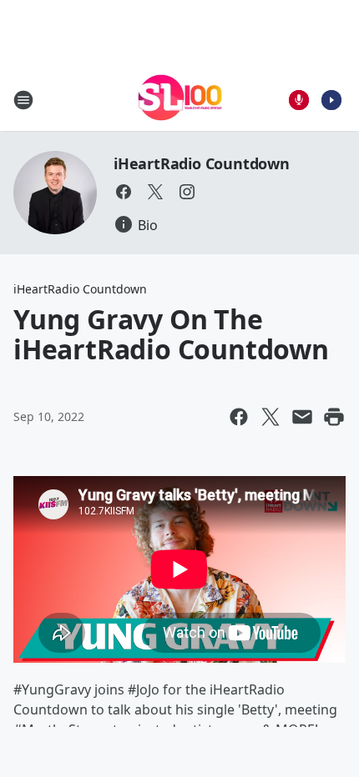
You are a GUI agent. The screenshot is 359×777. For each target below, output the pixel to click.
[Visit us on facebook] (124, 192)
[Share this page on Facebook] (238, 417)
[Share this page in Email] (302, 417)
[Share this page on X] (270, 417)
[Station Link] (180, 100)
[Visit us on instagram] (187, 192)
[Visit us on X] (155, 192)
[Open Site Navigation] (23, 100)
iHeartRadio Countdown (202, 163)
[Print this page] (334, 417)
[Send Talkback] (299, 100)
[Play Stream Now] (331, 100)
